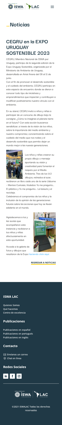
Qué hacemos (10, 308)
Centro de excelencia (14, 312)
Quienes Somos (11, 305)
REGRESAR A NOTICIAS (43, 262)
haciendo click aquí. (39, 254)
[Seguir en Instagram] (19, 376)
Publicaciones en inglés (15, 337)
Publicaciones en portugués (18, 333)
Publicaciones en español (16, 329)
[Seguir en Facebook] (12, 376)
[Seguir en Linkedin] (5, 376)
